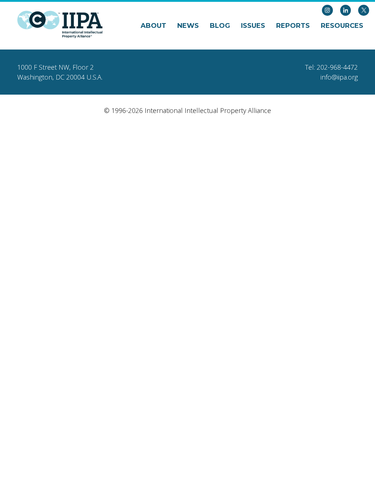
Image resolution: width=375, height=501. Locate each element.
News (188, 26)
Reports (293, 26)
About (153, 26)
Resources (342, 26)
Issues (253, 26)
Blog (220, 26)
